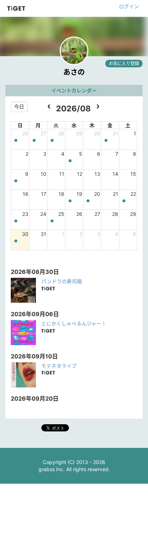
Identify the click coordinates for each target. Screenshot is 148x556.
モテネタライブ (59, 366)
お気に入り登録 (124, 63)
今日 (19, 106)
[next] (98, 107)
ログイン (129, 6)
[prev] (49, 107)
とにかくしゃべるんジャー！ (73, 323)
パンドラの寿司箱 (61, 281)
